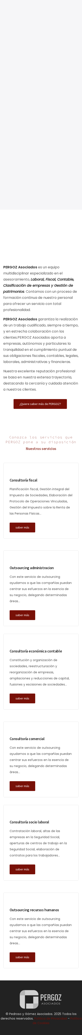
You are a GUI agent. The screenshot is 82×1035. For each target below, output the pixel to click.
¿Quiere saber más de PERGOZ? (40, 404)
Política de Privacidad (50, 164)
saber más (22, 527)
